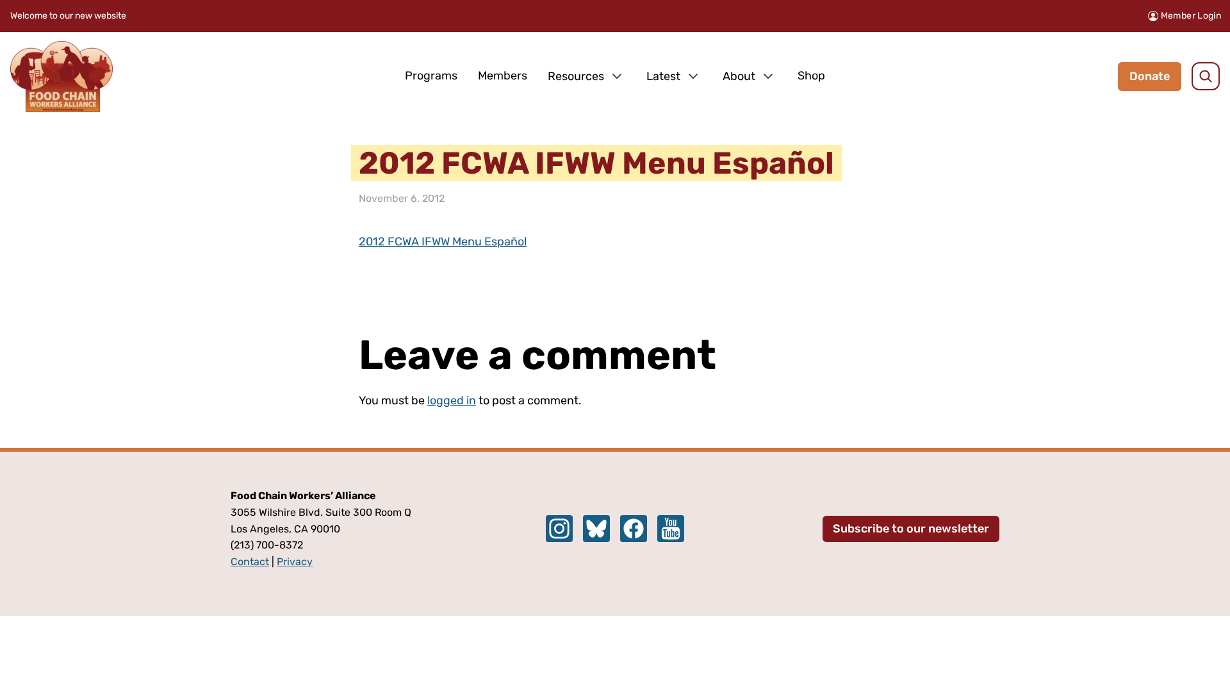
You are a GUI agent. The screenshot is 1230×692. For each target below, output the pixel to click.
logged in (451, 400)
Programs (431, 76)
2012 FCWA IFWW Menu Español (443, 242)
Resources (576, 76)
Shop (811, 76)
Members (502, 76)
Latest (663, 76)
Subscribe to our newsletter (911, 529)
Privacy (295, 562)
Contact (250, 562)
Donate (1149, 76)
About (739, 76)
